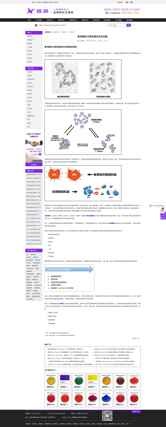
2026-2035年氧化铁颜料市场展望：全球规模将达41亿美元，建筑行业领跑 (33, 230)
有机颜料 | (34, 424)
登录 (127, 2)
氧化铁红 (28, 257)
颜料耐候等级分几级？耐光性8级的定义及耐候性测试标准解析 (33, 244)
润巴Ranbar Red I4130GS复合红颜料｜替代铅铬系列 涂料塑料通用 (114, 349)
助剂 (28, 127)
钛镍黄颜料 (29, 288)
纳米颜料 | (69, 424)
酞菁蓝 (28, 296)
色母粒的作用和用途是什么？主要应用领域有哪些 (33, 175)
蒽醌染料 (35, 291)
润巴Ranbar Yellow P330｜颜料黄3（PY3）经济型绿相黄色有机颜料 (68, 355)
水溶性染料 (30, 86)
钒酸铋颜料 (35, 265)
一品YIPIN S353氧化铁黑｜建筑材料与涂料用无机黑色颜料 (112, 358)
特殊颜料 (29, 94)
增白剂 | (123, 424)
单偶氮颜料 (37, 288)
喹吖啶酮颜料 (29, 299)
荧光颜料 (29, 97)
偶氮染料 (39, 274)
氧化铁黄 (33, 254)
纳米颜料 (29, 90)
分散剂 (61, 303)
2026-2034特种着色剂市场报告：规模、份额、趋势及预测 (33, 219)
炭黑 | (118, 424)
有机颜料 (112, 223)
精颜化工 (64, 32)
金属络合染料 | (48, 424)
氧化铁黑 (36, 282)
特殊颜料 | (75, 424)
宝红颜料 (37, 260)
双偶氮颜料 (29, 271)
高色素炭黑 (29, 285)
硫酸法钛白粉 (37, 285)
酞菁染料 (35, 257)
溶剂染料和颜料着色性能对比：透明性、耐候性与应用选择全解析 (33, 212)
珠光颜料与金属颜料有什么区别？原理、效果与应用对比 (33, 204)
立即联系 (34, 164)
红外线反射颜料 (36, 293)
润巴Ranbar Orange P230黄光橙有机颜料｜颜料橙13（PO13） (67, 358)
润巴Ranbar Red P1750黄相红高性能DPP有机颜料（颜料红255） (114, 352)
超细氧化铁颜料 (36, 296)
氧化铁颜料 (90, 215)
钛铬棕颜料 (36, 277)
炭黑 (28, 119)
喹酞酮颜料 (29, 282)
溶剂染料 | (56, 424)
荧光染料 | (88, 424)
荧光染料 (29, 101)
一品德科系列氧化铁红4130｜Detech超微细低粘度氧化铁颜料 (66, 361)
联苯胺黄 (28, 291)
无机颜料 (47, 215)
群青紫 (28, 279)
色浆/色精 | (100, 424)
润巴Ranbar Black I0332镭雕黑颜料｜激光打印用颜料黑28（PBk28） (68, 352)
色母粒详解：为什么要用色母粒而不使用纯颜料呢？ (62, 335)
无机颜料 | (41, 424)
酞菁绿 (28, 293)
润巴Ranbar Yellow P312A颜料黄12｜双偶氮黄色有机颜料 (111, 355)
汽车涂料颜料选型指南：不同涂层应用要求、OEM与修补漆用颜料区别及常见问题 (33, 182)
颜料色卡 (50, 20)
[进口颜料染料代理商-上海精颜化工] (83, 18)
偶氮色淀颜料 (29, 260)
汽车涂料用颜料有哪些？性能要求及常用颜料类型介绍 (33, 186)
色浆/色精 (29, 108)
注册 (131, 2)
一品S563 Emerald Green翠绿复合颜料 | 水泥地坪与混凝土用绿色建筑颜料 (70, 364)
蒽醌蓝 (37, 268)
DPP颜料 (28, 263)
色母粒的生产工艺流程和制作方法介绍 (33, 179)
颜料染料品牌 (56, 32)
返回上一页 (136, 338)
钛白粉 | (105, 424)
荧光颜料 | (82, 424)
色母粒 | (94, 424)
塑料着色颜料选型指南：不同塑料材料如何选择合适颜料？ (33, 197)
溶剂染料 (29, 83)
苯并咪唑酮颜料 (30, 274)
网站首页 (28, 424)
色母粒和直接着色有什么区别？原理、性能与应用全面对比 (33, 208)
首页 (29, 20)
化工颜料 (39, 20)
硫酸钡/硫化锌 (30, 116)
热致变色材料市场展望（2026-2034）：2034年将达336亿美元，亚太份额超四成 (33, 215)
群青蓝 (28, 265)
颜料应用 (96, 20)
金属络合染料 (30, 79)
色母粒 (29, 105)
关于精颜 (118, 20)
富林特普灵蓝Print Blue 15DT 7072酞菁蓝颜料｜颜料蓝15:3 (65, 349)
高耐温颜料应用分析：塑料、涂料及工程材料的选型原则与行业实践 (33, 190)
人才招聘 (29, 47)
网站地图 (120, 2)
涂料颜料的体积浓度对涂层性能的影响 (59, 333)
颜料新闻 (107, 20)
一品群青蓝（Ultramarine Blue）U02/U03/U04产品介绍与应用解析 (114, 361)
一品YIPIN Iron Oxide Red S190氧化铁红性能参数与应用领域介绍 (114, 364)
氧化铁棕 (28, 277)
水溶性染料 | (62, 424)
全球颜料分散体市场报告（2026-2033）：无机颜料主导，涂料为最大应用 (33, 226)
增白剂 (29, 123)
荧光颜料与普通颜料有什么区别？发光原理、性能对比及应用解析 (33, 222)
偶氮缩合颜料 (36, 263)
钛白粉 (29, 112)
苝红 (27, 254)
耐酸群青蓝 (35, 279)
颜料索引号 (73, 20)
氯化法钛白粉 (29, 268)
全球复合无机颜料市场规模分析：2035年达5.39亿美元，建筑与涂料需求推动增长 (33, 237)
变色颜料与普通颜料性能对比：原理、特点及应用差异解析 (33, 201)
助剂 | (127, 424)
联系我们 (130, 20)
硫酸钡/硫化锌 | (112, 424)
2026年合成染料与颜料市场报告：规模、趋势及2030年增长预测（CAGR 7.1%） (33, 233)
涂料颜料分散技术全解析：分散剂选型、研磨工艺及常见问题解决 (33, 193)
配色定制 (61, 20)
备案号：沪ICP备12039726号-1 (79, 413)
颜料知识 (85, 20)
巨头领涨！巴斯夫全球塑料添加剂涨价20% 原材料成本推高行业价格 (33, 241)
